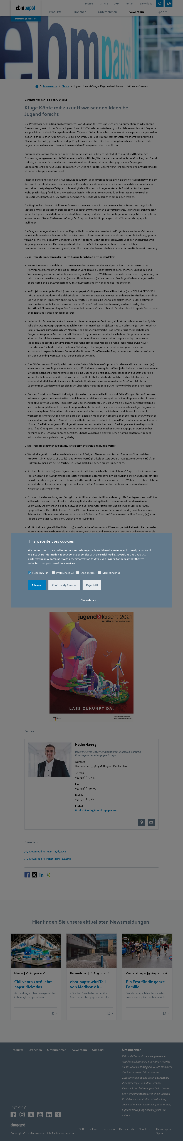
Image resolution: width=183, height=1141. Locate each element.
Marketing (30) (111, 572)
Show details (89, 600)
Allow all (37, 585)
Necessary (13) (40, 572)
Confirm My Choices (64, 585)
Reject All (92, 585)
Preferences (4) (65, 572)
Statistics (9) (88, 572)
